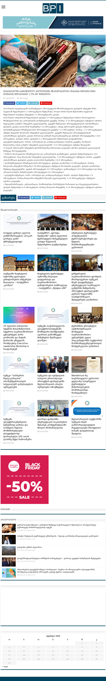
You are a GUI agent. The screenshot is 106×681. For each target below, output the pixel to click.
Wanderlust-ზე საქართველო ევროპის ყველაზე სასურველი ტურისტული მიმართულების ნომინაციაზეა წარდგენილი (85, 384)
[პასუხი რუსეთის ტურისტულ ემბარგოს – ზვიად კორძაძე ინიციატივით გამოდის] (9, 539)
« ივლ (5, 666)
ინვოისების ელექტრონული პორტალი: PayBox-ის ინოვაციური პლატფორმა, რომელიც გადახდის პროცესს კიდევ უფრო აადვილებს (56, 570)
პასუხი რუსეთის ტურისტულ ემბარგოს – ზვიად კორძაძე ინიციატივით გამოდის (57, 536)
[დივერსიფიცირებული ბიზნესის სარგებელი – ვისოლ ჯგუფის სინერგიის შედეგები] (9, 562)
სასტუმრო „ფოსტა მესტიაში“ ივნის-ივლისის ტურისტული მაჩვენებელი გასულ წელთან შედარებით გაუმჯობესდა (52, 239)
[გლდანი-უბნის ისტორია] (9, 550)
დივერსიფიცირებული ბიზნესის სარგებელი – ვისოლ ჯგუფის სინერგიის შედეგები (59, 558)
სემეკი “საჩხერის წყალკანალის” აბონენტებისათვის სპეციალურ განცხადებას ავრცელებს (18, 381)
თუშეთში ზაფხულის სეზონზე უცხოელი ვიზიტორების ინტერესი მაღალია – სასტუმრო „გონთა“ (17, 280)
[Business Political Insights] (53, 8)
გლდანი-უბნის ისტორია (29, 547)
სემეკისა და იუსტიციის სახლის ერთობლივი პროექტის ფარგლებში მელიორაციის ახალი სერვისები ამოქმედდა (50, 381)
